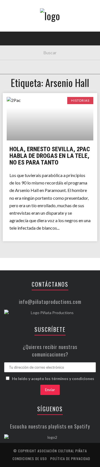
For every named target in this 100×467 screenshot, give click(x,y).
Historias (17, 93)
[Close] (8, 8)
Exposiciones (20, 82)
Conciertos (19, 48)
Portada (16, 37)
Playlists (17, 71)
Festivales (18, 59)
